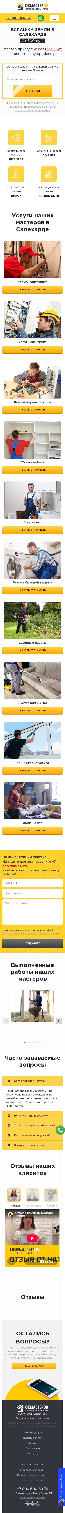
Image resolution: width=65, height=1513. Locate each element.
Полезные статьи (32, 1438)
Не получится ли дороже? (30, 1116)
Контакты (32, 1454)
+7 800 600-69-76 (18, 18)
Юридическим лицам (32, 1470)
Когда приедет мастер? (29, 1081)
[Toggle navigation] (54, 18)
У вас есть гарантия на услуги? (34, 1125)
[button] (25, 1042)
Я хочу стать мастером (28, 1145)
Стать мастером (33, 1481)
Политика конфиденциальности (32, 1418)
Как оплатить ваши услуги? (31, 1135)
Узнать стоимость (32, 289)
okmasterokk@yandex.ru (32, 1497)
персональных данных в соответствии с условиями (30, 934)
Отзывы (32, 1443)
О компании (32, 1448)
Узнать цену (32, 91)
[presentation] (6, 1021)
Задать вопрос (34, 1366)
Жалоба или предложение (32, 1475)
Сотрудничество (32, 1465)
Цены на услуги (32, 1433)
